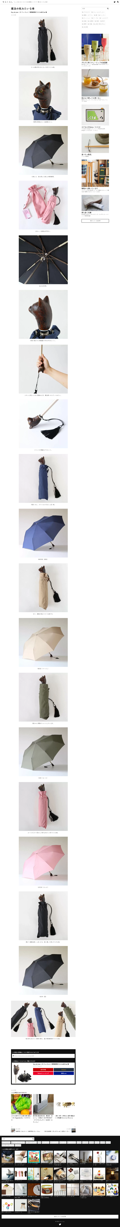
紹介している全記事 (95, 220)
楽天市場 (43, 1069)
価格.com (64, 1073)
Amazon (63, 1069)
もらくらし (7, 2)
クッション (87, 18)
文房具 (91, 21)
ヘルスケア (104, 18)
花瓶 (90, 24)
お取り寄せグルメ (100, 24)
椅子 (103, 21)
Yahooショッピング (43, 1073)
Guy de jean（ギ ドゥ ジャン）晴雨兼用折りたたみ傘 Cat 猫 (51, 1064)
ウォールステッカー (99, 12)
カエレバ (40, 1065)
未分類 (14, 14)
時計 (97, 21)
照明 (85, 24)
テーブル (95, 18)
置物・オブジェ (88, 15)
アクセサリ (87, 12)
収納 (85, 21)
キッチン (102, 15)
